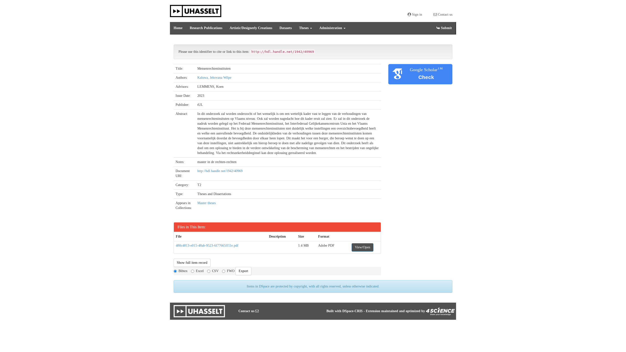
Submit (446, 28)
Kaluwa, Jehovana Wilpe (214, 77)
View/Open (362, 247)
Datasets (285, 28)
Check (426, 77)
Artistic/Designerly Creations (251, 28)
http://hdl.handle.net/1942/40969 (220, 171)
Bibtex (183, 271)
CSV (215, 271)
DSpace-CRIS (352, 311)
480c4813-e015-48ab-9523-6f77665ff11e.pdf (207, 245)
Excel (200, 271)
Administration (331, 28)
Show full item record (192, 262)
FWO (231, 271)
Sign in (416, 14)
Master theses (206, 203)
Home (178, 28)
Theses (304, 28)
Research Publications (206, 28)
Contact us (444, 14)
